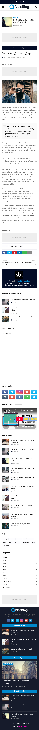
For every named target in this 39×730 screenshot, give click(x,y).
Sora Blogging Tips (9, 57)
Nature (11, 542)
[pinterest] (23, 2)
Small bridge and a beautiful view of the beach (23, 21)
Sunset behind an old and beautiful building (16, 682)
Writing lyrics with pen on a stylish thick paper (22, 441)
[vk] (19, 397)
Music (4, 542)
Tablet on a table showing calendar (22, 477)
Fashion (10, 48)
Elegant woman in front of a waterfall (23, 300)
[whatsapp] (27, 397)
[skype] (27, 2)
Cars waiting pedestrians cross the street (22, 469)
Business (12, 539)
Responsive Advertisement (19, 37)
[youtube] (27, 392)
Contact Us (26, 723)
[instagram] (20, 2)
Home (5, 48)
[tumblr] (5, 397)
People (17, 542)
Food (11, 246)
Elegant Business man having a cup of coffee (23, 309)
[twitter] (16, 2)
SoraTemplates (22, 726)
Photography (18, 246)
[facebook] (12, 2)
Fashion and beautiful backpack (21, 317)
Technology (6, 545)
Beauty (5, 539)
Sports (33, 542)
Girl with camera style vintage (20, 524)
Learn (31, 539)
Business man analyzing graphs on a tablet (23, 488)
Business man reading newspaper (22, 505)
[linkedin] (30, 620)
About (18, 723)
